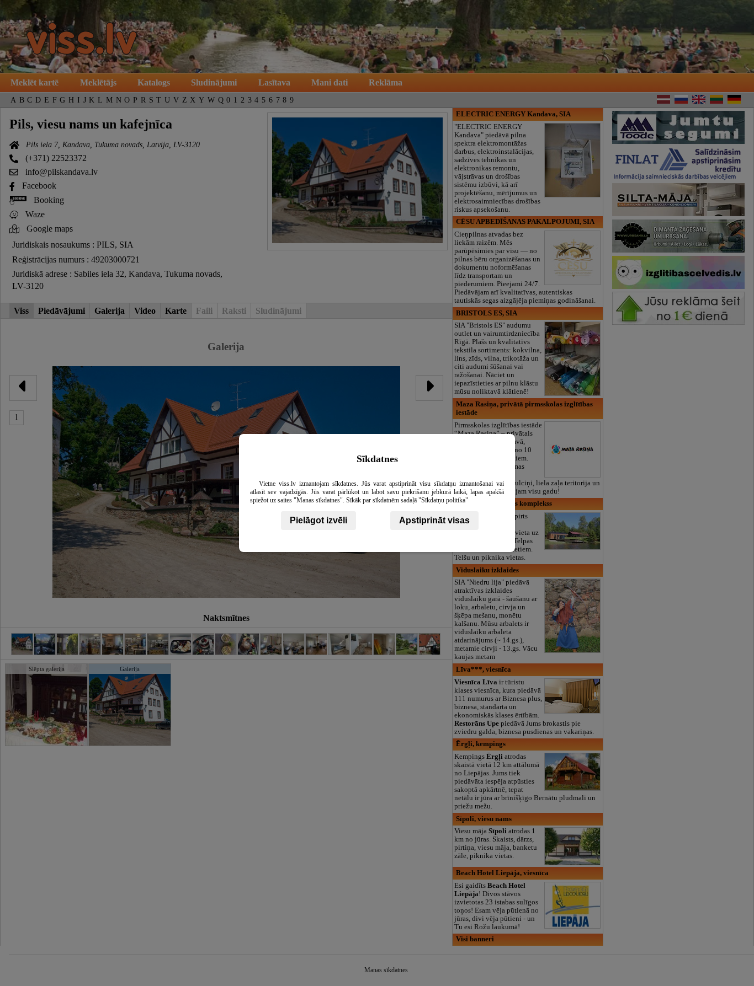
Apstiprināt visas (434, 520)
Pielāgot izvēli (318, 520)
